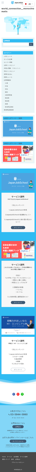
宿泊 (6, 89)
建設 (6, 92)
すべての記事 (8, 59)
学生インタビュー (9, 71)
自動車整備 (8, 95)
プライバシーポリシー (18, 462)
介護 (6, 83)
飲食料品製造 (9, 107)
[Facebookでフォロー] (13, 394)
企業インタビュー (9, 65)
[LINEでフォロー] (22, 394)
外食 (6, 86)
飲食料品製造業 (9, 110)
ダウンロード (18, 227)
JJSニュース (8, 56)
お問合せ (18, 426)
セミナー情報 (8, 62)
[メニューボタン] (2, 3)
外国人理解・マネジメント (12, 68)
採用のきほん (8, 74)
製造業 (7, 98)
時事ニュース (8, 77)
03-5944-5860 (19, 414)
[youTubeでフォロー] (18, 394)
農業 (6, 104)
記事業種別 (7, 80)
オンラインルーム (18, 441)
